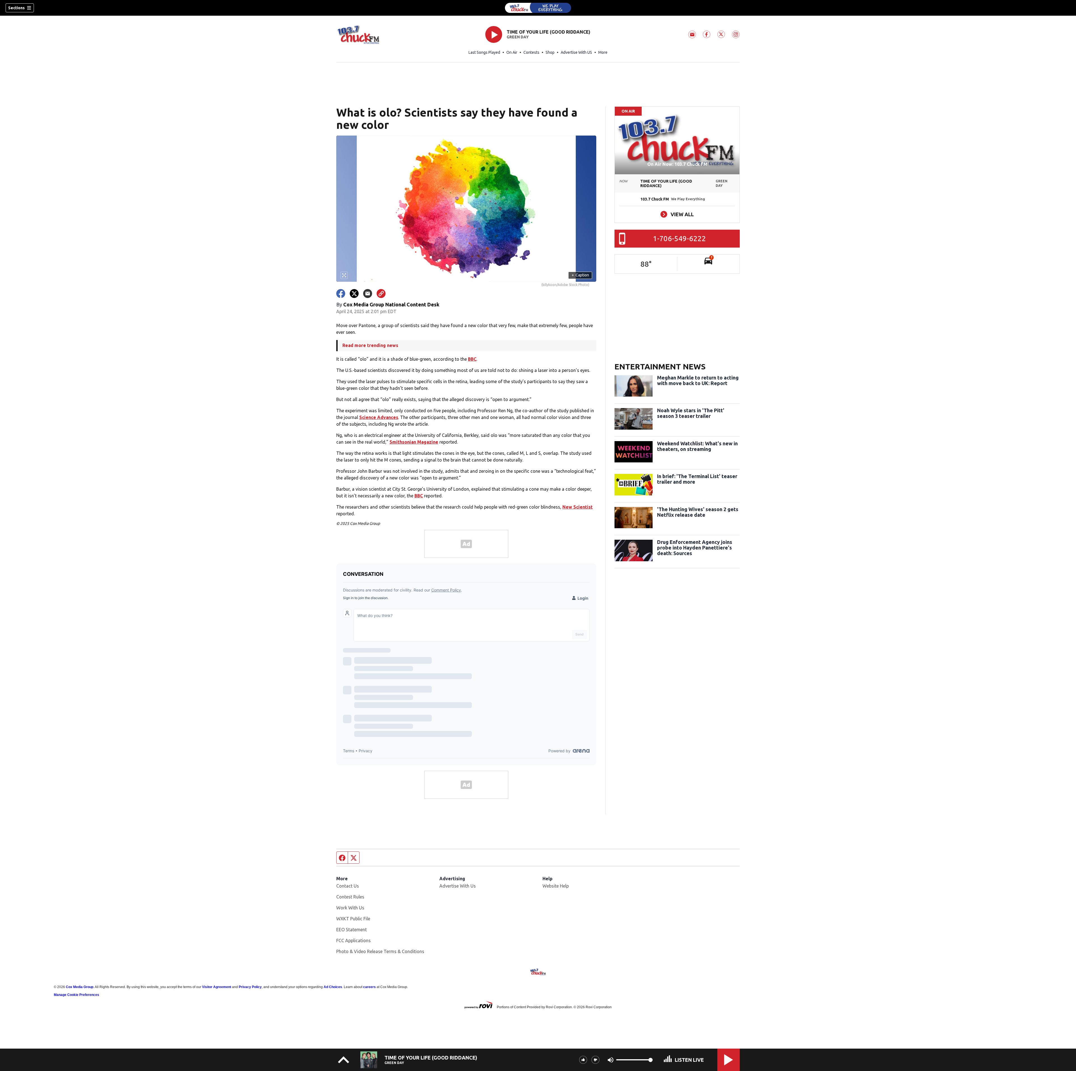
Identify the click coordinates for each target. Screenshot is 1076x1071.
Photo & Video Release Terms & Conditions (380, 951)
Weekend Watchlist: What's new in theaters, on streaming (697, 446)
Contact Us (347, 885)
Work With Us (350, 907)
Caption (580, 275)
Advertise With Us (457, 885)
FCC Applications (353, 940)
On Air (511, 52)
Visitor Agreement (216, 987)
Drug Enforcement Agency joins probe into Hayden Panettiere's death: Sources (694, 547)
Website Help (555, 885)
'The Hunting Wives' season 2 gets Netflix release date (697, 512)
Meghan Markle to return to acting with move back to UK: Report (698, 380)
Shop (550, 52)
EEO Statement (351, 929)
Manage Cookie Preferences (76, 995)
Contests (531, 52)
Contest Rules (350, 896)
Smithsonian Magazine (413, 441)
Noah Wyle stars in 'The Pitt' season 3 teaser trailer (690, 413)
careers (369, 987)
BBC (472, 359)
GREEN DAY (518, 37)
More (602, 52)
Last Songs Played (484, 52)
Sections (16, 8)
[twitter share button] (354, 293)
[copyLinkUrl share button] (381, 293)
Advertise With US (576, 52)
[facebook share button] (340, 293)
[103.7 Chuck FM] (538, 7)
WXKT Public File (353, 918)
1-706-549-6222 (679, 238)
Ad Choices (333, 987)
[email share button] (367, 293)
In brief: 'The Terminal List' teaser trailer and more (697, 479)
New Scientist (577, 506)
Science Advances (378, 417)
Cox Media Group (79, 987)
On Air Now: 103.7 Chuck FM (677, 164)
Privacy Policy (250, 987)
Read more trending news (370, 345)
